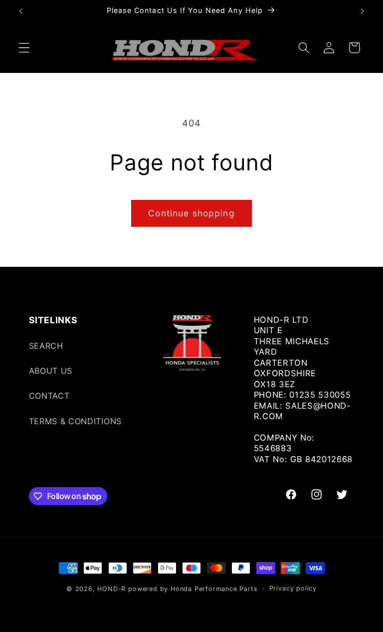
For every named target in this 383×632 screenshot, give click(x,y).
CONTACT (49, 396)
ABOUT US (51, 371)
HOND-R (111, 589)
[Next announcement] (362, 11)
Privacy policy (293, 588)
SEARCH (46, 346)
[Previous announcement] (21, 11)
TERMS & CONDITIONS (75, 421)
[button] (24, 47)
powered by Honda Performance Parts (192, 589)
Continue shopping (191, 213)
